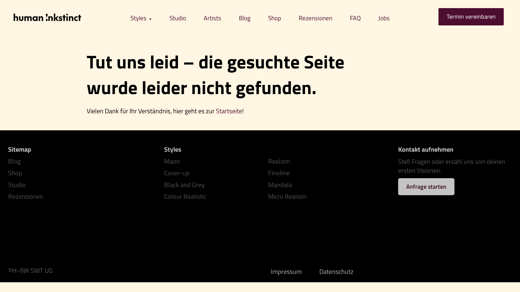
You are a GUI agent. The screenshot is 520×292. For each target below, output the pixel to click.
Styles (139, 18)
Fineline (279, 173)
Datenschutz (336, 271)
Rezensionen (315, 18)
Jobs (384, 18)
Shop (274, 18)
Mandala (280, 185)
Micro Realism (287, 196)
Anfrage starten (426, 186)
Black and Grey (184, 185)
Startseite (229, 111)
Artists (212, 18)
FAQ (355, 18)
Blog (245, 18)
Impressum (286, 271)
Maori (172, 161)
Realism (279, 161)
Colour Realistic (185, 196)
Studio (178, 18)
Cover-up (177, 173)
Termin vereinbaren (471, 16)
